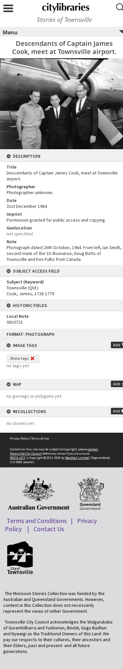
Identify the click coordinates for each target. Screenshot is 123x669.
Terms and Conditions (37, 520)
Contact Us (48, 529)
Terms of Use (40, 438)
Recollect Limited (77, 458)
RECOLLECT (17, 458)
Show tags (19, 358)
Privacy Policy (19, 438)
